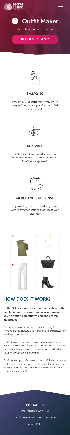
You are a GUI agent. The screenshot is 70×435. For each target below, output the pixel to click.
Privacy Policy (35, 424)
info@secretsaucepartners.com (38, 417)
